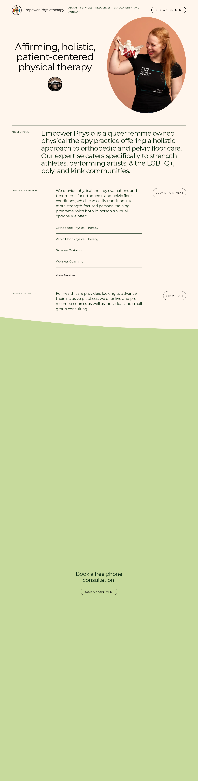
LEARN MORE (174, 295)
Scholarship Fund (127, 7)
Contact (74, 12)
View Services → (67, 275)
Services (86, 7)
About (72, 7)
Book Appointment (169, 10)
